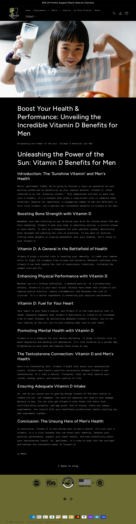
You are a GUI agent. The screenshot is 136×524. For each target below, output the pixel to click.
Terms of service (53, 522)
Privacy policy (35, 522)
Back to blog (69, 466)
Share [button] (23, 454)
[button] (41, 10)
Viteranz (19, 522)
